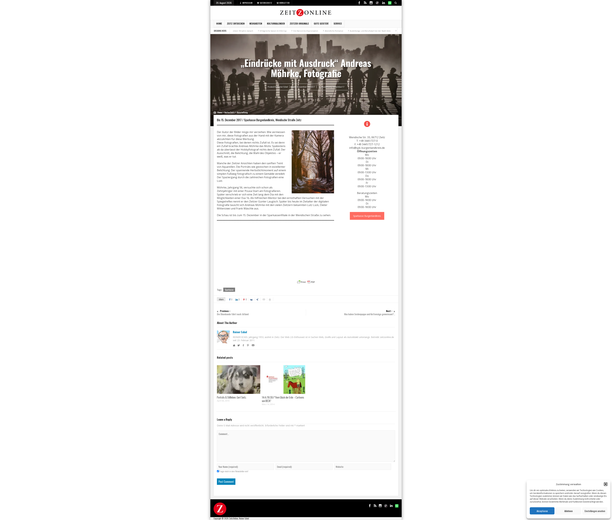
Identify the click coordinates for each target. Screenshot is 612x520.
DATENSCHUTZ (266, 2)
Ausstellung (326, 87)
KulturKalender (276, 23)
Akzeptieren (542, 511)
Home (219, 23)
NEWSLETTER (284, 2)
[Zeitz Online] (306, 12)
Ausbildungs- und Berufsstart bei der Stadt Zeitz (339, 31)
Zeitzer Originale (299, 23)
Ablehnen (568, 511)
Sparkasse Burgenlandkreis (367, 215)
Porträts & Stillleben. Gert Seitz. (231, 397)
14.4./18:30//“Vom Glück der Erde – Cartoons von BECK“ (283, 399)
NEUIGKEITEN (255, 23)
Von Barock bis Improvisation (274, 31)
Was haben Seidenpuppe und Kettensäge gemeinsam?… (369, 312)
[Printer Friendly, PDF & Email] (306, 282)
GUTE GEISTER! (321, 23)
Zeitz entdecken (235, 23)
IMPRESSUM (247, 2)
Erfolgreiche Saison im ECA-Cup (242, 31)
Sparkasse (229, 289)
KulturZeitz (229, 112)
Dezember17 (338, 87)
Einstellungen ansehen (595, 511)
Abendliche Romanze (303, 31)
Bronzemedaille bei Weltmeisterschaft (382, 31)
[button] (605, 484)
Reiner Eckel (240, 332)
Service (338, 23)
